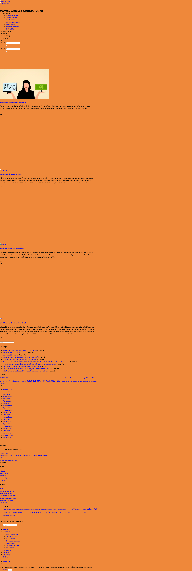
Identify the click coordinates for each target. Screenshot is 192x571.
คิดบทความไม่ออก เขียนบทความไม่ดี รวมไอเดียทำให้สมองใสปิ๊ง (21, 357)
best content (4, 378)
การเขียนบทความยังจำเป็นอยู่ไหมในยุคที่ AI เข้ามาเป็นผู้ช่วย (19, 359)
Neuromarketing (46, 377)
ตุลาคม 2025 (7, 399)
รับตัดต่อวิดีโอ (10, 29)
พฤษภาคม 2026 (8, 390)
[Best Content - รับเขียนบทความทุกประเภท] (5, 2)
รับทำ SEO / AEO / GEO (13, 22)
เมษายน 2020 (7, 438)
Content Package (11, 18)
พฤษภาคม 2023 (8, 426)
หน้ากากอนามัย (69, 381)
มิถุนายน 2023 (7, 424)
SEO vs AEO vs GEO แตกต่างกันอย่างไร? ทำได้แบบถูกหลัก (20, 350)
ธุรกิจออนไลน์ (89, 377)
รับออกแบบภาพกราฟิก (12, 27)
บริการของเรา (7, 532)
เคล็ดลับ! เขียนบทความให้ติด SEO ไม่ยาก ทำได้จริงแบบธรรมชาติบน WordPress (25, 371)
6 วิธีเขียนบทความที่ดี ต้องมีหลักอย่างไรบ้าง (10, 174)
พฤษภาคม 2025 (8, 410)
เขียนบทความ (85, 381)
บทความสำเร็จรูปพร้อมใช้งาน (8, 496)
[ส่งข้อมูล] (6, 45)
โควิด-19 (2, 384)
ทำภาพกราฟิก (81, 377)
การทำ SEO (67, 377)
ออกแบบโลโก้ (80, 381)
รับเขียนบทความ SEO (50, 380)
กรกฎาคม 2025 (7, 406)
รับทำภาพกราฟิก (23, 381)
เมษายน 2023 (7, 428)
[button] (6, 561)
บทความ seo (4, 381)
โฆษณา (6, 383)
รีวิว (59, 381)
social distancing (53, 377)
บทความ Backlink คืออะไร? (11, 355)
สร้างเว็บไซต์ (64, 381)
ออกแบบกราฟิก (75, 381)
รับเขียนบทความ (34, 380)
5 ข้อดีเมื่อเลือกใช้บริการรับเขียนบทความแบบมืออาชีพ (13, 102)
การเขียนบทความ (75, 377)
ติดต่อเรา (5, 38)
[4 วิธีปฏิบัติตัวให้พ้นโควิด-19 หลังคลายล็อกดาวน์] (3, 244)
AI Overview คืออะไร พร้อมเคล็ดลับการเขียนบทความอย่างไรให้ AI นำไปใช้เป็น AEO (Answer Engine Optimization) (36, 362)
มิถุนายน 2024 (7, 419)
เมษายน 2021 (7, 433)
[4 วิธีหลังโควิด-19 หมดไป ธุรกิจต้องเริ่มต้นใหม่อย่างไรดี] (3, 319)
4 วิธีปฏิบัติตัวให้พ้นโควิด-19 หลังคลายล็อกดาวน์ (12, 249)
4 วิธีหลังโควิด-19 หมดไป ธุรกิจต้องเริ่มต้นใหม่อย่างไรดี (13, 323)
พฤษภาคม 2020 (8, 435)
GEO (30, 377)
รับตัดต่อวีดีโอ (4, 503)
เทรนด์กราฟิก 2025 (91, 381)
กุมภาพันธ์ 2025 (7, 417)
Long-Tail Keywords (39, 377)
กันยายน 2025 (7, 401)
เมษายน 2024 (7, 422)
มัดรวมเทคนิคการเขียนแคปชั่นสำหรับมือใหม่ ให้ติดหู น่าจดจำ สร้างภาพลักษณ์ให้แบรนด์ (27, 369)
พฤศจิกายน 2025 (8, 396)
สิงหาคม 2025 (7, 403)
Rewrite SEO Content (12, 20)
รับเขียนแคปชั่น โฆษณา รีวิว (8, 498)
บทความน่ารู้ (6, 36)
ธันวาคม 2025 (7, 394)
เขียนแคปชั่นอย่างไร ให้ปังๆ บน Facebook (15, 353)
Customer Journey (25, 377)
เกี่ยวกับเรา (6, 34)
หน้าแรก (2, 471)
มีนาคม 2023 (6, 431)
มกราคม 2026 (7, 392)
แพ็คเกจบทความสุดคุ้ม (6, 493)
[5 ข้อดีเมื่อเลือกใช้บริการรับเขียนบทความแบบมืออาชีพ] (24, 98)
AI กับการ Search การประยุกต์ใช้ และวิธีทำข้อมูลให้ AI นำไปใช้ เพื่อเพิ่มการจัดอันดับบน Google (29, 364)
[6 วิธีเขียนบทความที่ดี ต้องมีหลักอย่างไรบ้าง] (4, 170)
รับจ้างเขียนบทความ (14, 381)
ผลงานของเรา (7, 31)
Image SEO (33, 377)
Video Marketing (59, 377)
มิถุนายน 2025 (7, 408)
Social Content (10, 24)
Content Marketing (12, 377)
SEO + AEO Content (12, 15)
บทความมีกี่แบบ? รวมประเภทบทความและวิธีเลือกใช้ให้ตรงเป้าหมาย (22, 366)
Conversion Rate (19, 377)
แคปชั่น (96, 381)
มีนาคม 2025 (6, 415)
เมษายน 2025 (7, 412)
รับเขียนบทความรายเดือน (7, 491)
